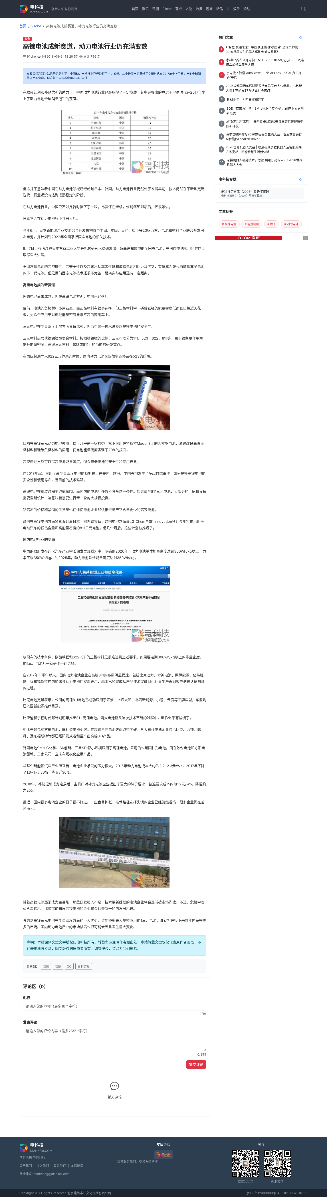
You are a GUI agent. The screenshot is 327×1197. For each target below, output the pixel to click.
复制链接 (83, 966)
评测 (155, 9)
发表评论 (30, 1022)
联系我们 (60, 1165)
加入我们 (42, 1165)
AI (228, 9)
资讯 (145, 9)
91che (167, 9)
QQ (69, 966)
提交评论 (196, 1064)
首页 (135, 9)
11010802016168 (295, 1193)
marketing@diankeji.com (51, 1174)
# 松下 (271, 224)
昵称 (26, 997)
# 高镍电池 (229, 224)
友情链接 (77, 1165)
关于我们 (25, 1165)
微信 (46, 966)
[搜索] (303, 9)
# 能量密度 (252, 224)
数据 (199, 9)
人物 (189, 9)
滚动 (246, 9)
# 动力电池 (291, 224)
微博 (58, 966)
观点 (178, 9)
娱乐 (236, 9)
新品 (219, 9)
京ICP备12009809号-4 (262, 1193)
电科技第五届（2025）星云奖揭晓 (245, 193)
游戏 (209, 9)
